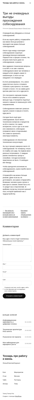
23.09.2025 (28, 343)
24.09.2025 (28, 330)
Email (5, 272)
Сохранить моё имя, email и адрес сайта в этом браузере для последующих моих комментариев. (16, 289)
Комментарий (7, 244)
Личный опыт (27, 28)
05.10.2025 (28, 322)
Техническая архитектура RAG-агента (12, 330)
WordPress (18, 396)
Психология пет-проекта (12, 337)
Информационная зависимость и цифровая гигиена (10, 322)
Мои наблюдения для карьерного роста (11, 343)
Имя (4, 264)
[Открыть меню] (30, 3)
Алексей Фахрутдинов (15, 28)
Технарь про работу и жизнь (14, 3)
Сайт (4, 279)
